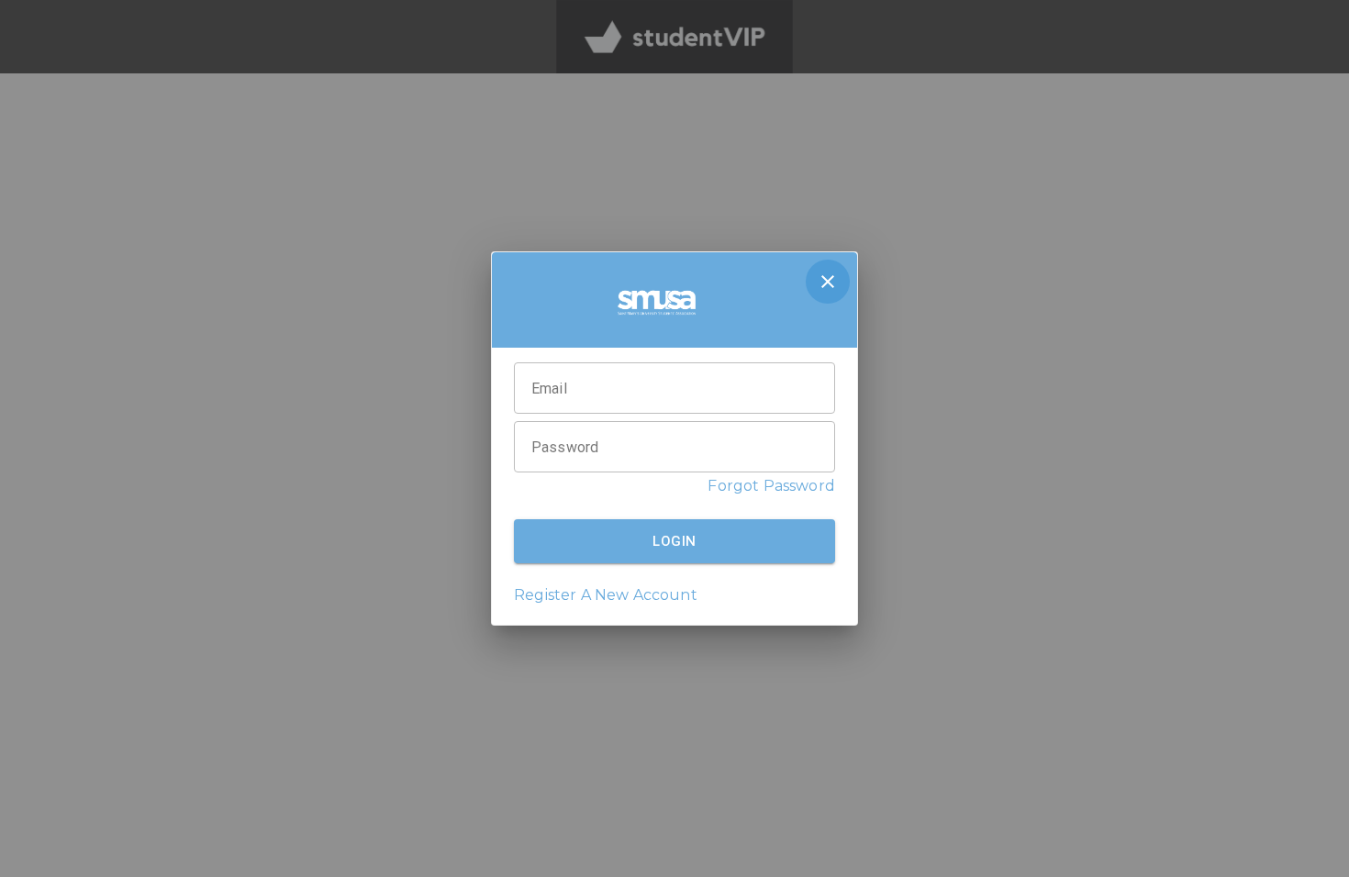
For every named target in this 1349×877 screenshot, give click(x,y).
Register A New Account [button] (605, 595)
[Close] (828, 282)
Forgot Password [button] (771, 485)
